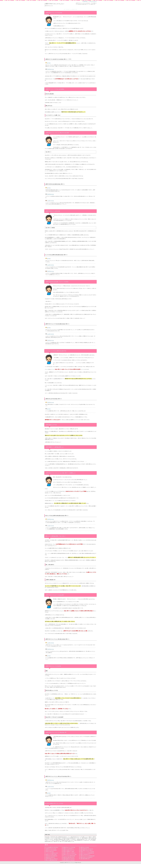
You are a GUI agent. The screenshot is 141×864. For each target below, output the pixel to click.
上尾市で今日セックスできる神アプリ (86, 857)
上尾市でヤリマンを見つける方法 (51, 854)
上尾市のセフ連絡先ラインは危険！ (68, 851)
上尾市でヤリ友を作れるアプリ (85, 854)
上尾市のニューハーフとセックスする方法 (87, 851)
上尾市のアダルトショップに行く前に (69, 847)
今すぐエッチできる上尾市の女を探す (69, 855)
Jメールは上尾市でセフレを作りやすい (52, 847)
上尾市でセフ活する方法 (50, 851)
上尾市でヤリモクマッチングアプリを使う (70, 854)
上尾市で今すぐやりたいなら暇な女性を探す (87, 855)
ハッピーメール (50, 200)
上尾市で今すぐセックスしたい (54, 3)
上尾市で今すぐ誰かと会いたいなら (68, 857)
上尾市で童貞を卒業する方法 (85, 858)
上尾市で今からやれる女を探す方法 (51, 855)
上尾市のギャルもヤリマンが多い (51, 848)
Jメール (48, 62)
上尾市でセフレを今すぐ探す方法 (51, 850)
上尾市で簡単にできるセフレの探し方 (86, 850)
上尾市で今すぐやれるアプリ (50, 857)
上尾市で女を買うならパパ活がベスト (52, 858)
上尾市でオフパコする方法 (84, 847)
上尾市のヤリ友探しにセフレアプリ (68, 850)
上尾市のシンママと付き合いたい (68, 848)
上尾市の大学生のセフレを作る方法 (68, 858)
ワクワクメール (50, 69)
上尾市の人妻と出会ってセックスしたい (86, 848)
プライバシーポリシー (93, 1)
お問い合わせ (85, 1)
